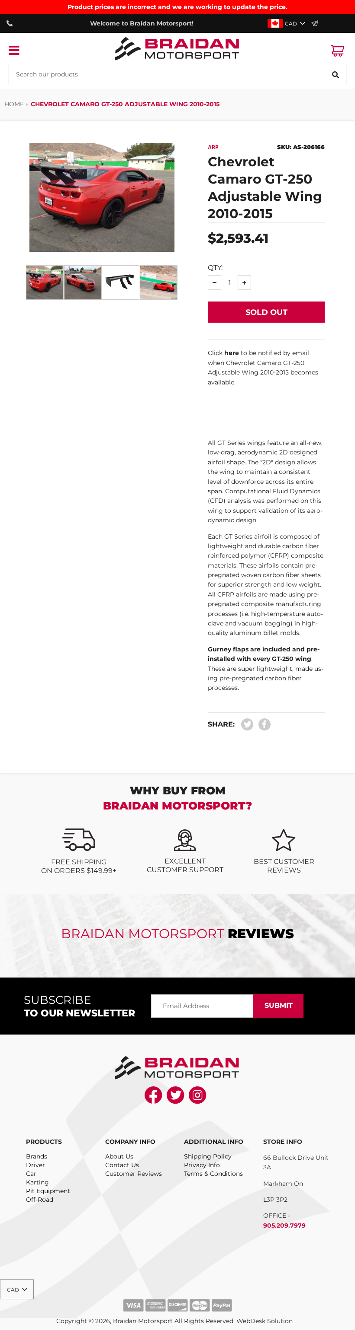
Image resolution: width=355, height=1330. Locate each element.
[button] (287, 23)
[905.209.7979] (11, 23)
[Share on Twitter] (247, 724)
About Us (119, 1156)
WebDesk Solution (264, 1321)
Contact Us (122, 1165)
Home (14, 104)
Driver (35, 1165)
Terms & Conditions (213, 1174)
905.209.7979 (284, 1225)
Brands (36, 1156)
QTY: (215, 267)
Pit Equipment (48, 1191)
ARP (213, 147)
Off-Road (39, 1199)
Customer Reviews (133, 1174)
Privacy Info (202, 1165)
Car (31, 1174)
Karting (37, 1182)
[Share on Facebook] (262, 724)
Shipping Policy (208, 1156)
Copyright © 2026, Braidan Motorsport (114, 1321)
